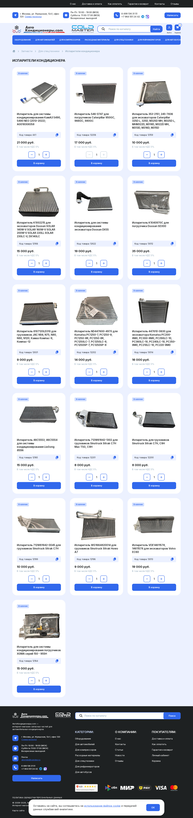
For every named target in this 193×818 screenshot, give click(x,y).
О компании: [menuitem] (126, 732)
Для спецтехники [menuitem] (84, 760)
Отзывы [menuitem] (175, 4)
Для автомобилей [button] (45, 40)
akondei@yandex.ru (30, 760)
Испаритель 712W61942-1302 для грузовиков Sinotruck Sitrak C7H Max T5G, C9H (96, 443)
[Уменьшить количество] (31, 154)
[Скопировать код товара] (57, 134)
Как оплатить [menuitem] (115, 4)
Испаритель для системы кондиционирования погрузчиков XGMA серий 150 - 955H (39, 650)
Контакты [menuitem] (160, 4)
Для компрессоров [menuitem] (85, 749)
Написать (172, 15)
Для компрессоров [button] (69, 40)
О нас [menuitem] (73, 4)
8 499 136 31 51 (129, 13)
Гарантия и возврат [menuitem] (162, 749)
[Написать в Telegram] (142, 16)
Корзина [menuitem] (156, 760)
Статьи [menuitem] (119, 749)
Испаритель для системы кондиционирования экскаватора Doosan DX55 (91, 226)
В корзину (38, 163)
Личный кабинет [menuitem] (160, 755)
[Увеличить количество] (46, 154)
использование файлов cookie (102, 805)
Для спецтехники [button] (123, 40)
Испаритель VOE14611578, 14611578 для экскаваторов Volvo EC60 (154, 549)
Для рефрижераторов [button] (149, 40)
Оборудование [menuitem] (83, 738)
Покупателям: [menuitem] (164, 732)
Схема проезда (33, 16)
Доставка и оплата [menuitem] (92, 4)
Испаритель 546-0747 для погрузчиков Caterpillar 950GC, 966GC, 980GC (94, 117)
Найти (156, 29)
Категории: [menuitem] (84, 732)
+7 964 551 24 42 (130, 16)
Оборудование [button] (23, 40)
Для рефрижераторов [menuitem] (87, 766)
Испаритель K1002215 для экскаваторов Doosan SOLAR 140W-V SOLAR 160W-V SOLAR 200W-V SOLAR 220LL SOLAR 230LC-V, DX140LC (36, 229)
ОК (153, 807)
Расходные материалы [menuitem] (87, 755)
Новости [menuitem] (120, 755)
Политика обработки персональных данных (37, 797)
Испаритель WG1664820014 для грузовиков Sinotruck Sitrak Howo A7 (96, 549)
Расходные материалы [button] (97, 40)
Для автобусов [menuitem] (83, 772)
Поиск (172, 715)
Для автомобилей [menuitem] (85, 744)
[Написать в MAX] (147, 16)
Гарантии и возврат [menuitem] (138, 4)
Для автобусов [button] (173, 40)
